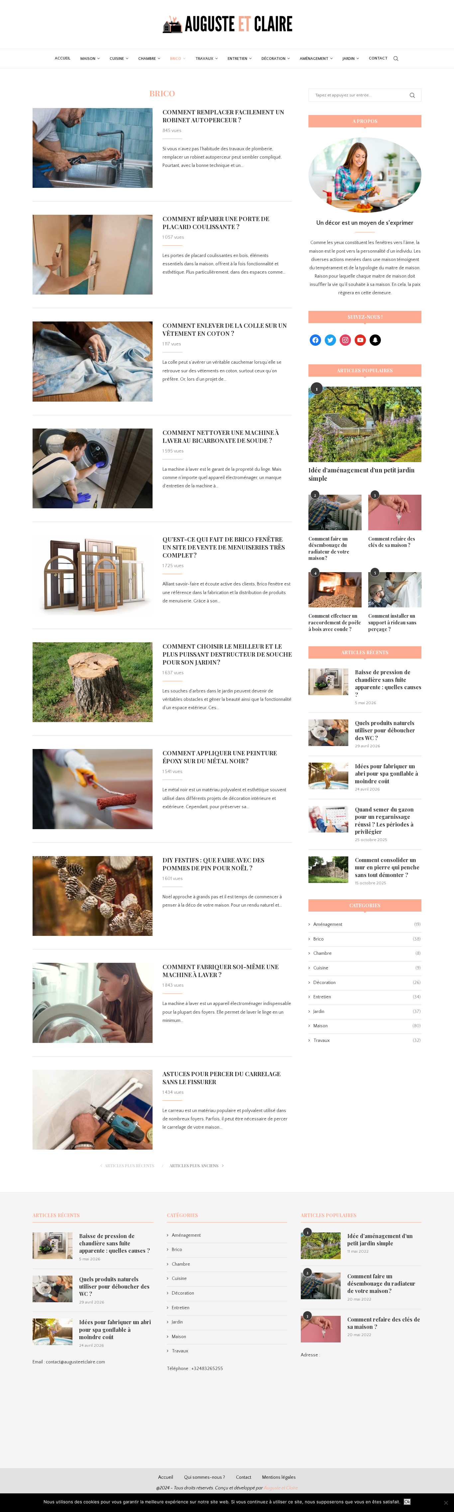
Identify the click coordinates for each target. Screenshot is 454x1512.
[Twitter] (330, 339)
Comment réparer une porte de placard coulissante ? (216, 223)
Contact (378, 58)
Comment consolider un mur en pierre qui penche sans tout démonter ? (387, 867)
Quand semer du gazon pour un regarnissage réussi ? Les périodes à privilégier (384, 820)
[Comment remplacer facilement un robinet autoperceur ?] (93, 148)
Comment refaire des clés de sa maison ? (391, 542)
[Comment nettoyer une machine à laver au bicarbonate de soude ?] (93, 468)
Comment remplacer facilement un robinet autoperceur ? (223, 116)
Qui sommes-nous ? (204, 1477)
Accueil (62, 58)
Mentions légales (279, 1477)
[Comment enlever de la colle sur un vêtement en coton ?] (93, 361)
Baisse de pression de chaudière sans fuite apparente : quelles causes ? (388, 683)
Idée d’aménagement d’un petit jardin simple (361, 474)
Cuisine (117, 59)
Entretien (237, 59)
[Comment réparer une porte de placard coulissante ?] (93, 255)
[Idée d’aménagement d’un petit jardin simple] (364, 424)
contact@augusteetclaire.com (75, 1362)
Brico (175, 59)
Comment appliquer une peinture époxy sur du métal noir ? (220, 757)
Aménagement (314, 59)
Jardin (349, 59)
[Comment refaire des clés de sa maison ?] (394, 512)
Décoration (273, 59)
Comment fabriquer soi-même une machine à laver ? (221, 971)
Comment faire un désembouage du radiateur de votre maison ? (328, 549)
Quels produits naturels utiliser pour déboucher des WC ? (385, 730)
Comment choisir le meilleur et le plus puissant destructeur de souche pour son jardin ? (227, 654)
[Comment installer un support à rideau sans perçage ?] (394, 590)
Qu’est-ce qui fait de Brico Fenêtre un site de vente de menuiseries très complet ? (224, 547)
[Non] (445, 1502)
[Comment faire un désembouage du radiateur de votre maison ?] (335, 512)
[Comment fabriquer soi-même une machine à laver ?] (93, 1003)
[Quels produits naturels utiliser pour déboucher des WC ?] (328, 732)
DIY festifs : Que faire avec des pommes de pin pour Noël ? (213, 864)
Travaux (204, 59)
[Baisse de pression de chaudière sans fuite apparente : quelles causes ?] (328, 682)
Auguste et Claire (281, 1488)
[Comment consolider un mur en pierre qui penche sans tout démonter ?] (328, 869)
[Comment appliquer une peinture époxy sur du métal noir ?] (93, 789)
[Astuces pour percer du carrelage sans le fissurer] (93, 1110)
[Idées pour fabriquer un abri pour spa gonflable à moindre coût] (328, 776)
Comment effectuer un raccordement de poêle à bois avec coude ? (334, 622)
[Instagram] (345, 339)
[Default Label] (360, 339)
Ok (407, 1501)
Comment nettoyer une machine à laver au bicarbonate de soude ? (221, 436)
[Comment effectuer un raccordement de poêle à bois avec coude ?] (335, 590)
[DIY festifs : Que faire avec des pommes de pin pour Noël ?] (93, 896)
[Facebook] (315, 339)
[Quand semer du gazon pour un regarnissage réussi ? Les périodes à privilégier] (328, 819)
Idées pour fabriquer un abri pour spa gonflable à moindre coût (386, 774)
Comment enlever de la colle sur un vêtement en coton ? (225, 329)
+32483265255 (207, 1368)
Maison (87, 59)
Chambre (147, 59)
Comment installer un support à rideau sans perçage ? (392, 622)
